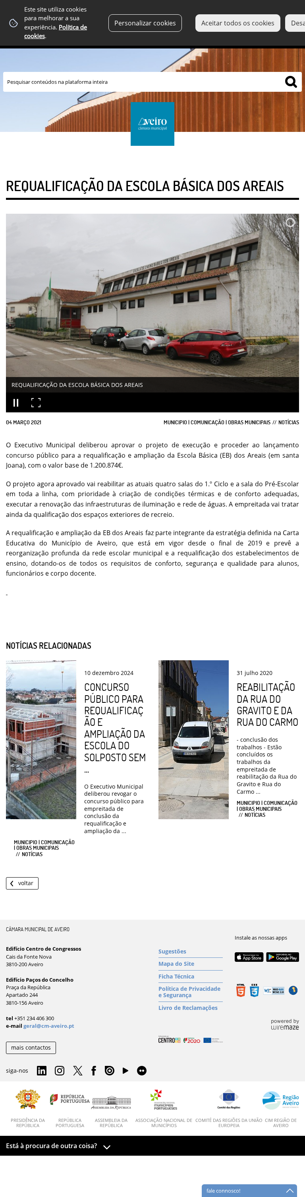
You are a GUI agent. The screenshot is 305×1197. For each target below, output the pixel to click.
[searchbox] (152, 82)
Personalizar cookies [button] (145, 23)
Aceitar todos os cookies (237, 23)
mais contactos (31, 1047)
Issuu (109, 1071)
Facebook (93, 1071)
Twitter (78, 1071)
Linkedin (41, 1071)
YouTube (125, 1072)
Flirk (142, 1071)
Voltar (25, 883)
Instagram (59, 1071)
